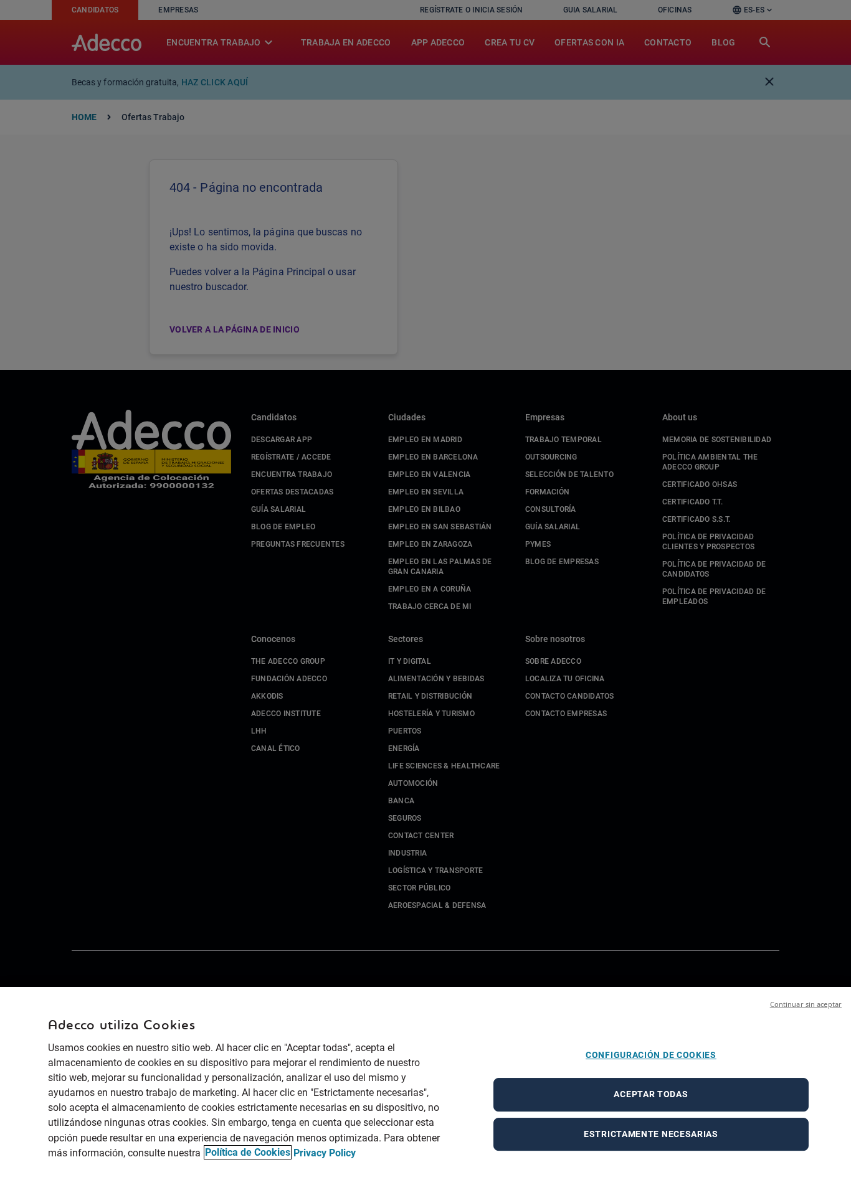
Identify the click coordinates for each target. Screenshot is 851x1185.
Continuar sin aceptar (806, 1004)
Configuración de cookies (651, 1055)
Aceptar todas (651, 1094)
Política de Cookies (247, 1152)
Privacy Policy (324, 1152)
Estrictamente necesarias (651, 1134)
